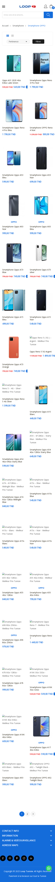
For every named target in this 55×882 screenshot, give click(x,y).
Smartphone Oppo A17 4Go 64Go (40, 748)
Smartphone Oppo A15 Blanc (40, 413)
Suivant (33, 814)
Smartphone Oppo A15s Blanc (13, 542)
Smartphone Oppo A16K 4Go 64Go (13, 735)
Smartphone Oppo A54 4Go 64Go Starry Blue (12, 460)
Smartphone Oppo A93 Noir (12, 227)
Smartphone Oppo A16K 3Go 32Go (41, 688)
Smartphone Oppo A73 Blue (12, 271)
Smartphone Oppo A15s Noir (41, 542)
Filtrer (38, 41)
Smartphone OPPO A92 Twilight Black (40, 779)
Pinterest (17, 858)
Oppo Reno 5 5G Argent (41, 351)
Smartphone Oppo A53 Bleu (12, 176)
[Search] (48, 15)
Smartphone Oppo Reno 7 (41, 637)
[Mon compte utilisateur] (45, 6)
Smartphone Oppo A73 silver (40, 271)
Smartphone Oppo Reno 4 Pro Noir (41, 81)
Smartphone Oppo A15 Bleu (12, 318)
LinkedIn (31, 858)
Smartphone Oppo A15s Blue (41, 494)
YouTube (10, 858)
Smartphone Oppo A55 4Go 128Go (12, 593)
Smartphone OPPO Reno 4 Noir (41, 128)
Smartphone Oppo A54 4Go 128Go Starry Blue (40, 451)
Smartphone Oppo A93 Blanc (12, 779)
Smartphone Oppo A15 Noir (40, 318)
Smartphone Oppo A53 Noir (40, 176)
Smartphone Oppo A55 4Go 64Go (40, 593)
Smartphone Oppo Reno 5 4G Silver (13, 400)
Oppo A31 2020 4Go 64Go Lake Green (11, 81)
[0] (51, 6)
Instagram (24, 858)
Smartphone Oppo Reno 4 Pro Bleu (13, 128)
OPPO (14, 221)
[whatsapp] (48, 868)
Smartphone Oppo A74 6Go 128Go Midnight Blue (12, 499)
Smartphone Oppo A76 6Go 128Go (12, 684)
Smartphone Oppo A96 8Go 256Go (12, 641)
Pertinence (18, 41)
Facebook (3, 858)
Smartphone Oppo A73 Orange (12, 365)
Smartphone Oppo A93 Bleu (40, 227)
